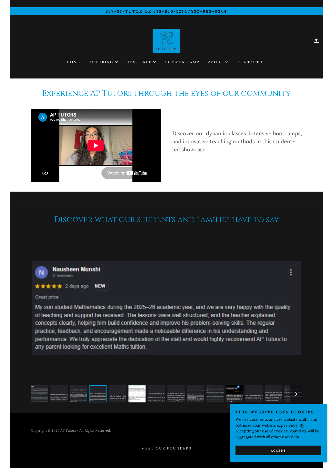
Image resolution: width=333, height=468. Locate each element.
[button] (316, 41)
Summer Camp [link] (182, 62)
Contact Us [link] (252, 62)
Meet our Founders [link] (166, 448)
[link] (166, 40)
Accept (278, 450)
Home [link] (73, 62)
